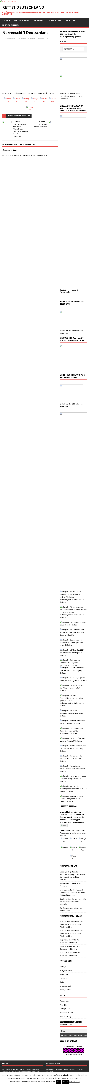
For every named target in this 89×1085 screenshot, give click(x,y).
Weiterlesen (74, 1081)
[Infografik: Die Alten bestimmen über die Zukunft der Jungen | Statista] (73, 673)
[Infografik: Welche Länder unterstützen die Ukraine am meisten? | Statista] (73, 597)
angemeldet (14, 155)
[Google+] (34, 101)
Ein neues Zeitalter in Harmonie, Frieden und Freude (71, 924)
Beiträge (41, 38)
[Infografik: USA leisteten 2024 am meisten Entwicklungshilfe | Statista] (73, 655)
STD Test (63, 953)
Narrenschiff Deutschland (19, 116)
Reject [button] (65, 1082)
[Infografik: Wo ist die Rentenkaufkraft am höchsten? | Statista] (73, 716)
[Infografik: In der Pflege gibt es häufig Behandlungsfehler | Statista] (73, 680)
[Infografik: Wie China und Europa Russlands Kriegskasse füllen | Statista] (73, 781)
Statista (63, 602)
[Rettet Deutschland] (8, 1)
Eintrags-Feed (65, 1009)
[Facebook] (7, 101)
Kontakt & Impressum (10, 25)
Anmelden (63, 1005)
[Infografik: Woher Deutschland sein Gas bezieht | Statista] (73, 723)
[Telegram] (30, 109)
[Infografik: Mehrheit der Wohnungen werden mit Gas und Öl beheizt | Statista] (73, 791)
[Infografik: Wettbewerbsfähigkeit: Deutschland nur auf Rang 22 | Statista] (73, 751)
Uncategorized (65, 986)
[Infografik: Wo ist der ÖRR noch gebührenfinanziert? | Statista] (73, 741)
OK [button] (58, 1082)
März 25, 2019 (10, 38)
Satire (62, 982)
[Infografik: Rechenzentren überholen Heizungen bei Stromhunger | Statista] (73, 665)
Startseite (6, 21)
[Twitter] (16, 101)
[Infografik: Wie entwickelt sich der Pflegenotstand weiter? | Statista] (73, 690)
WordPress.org (65, 1016)
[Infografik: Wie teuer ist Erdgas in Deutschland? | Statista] (73, 625)
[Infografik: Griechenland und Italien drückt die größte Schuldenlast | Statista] (73, 733)
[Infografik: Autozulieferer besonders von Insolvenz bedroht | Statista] (73, 771)
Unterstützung (54, 21)
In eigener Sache (66, 970)
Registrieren (64, 1001)
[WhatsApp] (52, 101)
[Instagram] (25, 101)
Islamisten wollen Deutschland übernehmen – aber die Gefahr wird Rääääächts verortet (73, 892)
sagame (63, 940)
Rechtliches (71, 21)
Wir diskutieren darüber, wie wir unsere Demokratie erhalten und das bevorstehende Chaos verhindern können (20, 1071)
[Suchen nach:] (73, 49)
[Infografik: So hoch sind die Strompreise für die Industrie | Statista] (73, 761)
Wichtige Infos (65, 990)
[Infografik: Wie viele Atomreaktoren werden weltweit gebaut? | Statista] (73, 700)
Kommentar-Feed (66, 1012)
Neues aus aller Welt (22, 21)
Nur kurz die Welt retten (26, 38)
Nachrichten (64, 978)
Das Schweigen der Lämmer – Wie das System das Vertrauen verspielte (73, 901)
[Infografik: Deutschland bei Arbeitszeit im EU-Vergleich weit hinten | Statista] (73, 645)
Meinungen (38, 21)
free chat (63, 946)
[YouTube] (43, 101)
